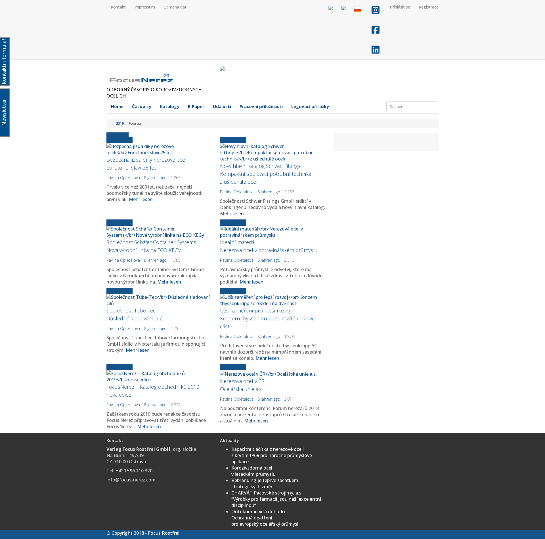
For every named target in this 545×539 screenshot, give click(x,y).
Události (222, 106)
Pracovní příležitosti (261, 106)
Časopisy (141, 106)
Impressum (144, 7)
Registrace (429, 7)
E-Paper (196, 106)
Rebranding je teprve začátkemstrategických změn (264, 483)
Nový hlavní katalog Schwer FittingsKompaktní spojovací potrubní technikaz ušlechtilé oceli (265, 173)
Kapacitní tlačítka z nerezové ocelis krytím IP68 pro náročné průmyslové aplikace (271, 455)
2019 (120, 123)
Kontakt (118, 7)
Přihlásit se (400, 7)
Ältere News (119, 140)
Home (117, 106)
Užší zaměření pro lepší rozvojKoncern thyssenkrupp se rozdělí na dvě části (267, 318)
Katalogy (169, 106)
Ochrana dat (175, 7)
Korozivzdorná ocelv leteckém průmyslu (253, 471)
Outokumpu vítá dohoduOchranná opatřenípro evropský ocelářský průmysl (264, 517)
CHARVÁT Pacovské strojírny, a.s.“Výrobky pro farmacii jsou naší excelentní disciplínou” (276, 499)
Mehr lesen (141, 199)
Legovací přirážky (310, 106)
